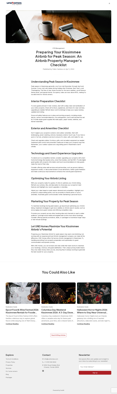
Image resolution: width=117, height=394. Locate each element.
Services (8, 368)
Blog (7, 374)
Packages (9, 377)
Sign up (95, 373)
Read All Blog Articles (58, 335)
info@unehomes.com (51, 359)
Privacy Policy (10, 362)
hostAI (62, 390)
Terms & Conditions (12, 359)
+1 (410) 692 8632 (50, 362)
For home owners (11, 371)
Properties (9, 365)
